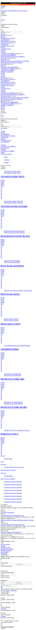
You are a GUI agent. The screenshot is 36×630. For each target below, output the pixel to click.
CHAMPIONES (5, 40)
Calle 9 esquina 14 (17, 532)
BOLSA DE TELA (6, 67)
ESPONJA (15, 56)
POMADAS (8, 56)
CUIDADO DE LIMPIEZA (8, 53)
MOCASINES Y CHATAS (8, 41)
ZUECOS (11, 46)
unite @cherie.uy (5, 479)
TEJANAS (12, 38)
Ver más (3, 456)
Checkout (3, 616)
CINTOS (3, 52)
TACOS (3, 33)
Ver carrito (3, 608)
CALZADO (4, 10)
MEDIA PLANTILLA (7, 61)
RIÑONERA (15, 67)
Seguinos (12, 479)
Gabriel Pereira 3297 (18, 515)
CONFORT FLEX (6, 49)
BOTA (7, 38)
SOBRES (3, 71)
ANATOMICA (17, 61)
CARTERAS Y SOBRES (8, 68)
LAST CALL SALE (21, 10)
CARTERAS (9, 71)
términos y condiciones (11, 590)
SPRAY (3, 56)
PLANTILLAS (5, 58)
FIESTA (3, 47)
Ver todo (3, 50)
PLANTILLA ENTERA (16, 62)
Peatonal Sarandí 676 (18, 524)
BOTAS (3, 35)
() (3, 21)
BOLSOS (3, 64)
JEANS (3, 73)
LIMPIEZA (21, 56)
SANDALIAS (5, 43)
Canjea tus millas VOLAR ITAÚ (9, 4)
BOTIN (3, 38)
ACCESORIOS (12, 10)
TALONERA (25, 61)
